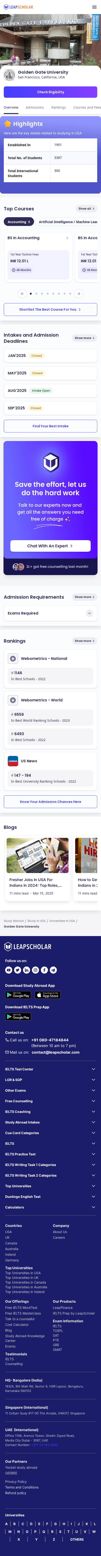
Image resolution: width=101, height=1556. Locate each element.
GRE (56, 1345)
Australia (11, 1249)
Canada (11, 1243)
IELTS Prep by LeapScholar (74, 1313)
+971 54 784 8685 (44, 1445)
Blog (8, 1330)
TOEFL (58, 1331)
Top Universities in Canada (25, 1282)
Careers (59, 1237)
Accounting (19, 222)
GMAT (57, 1350)
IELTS (9, 1359)
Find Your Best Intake (51, 426)
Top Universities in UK (22, 1278)
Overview (11, 107)
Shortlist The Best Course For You (47, 309)
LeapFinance (63, 1308)
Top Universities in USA (23, 1273)
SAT (56, 1335)
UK (7, 1237)
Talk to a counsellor (20, 1319)
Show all (84, 209)
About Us (60, 1232)
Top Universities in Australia (26, 1287)
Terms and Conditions (22, 1487)
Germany (12, 1260)
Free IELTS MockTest (21, 1308)
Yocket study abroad (21, 1467)
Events (10, 1346)
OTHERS (77, 1539)
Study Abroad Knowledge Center (25, 1338)
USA (8, 1232)
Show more (83, 338)
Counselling (14, 1364)
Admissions (35, 107)
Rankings (58, 107)
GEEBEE (11, 1473)
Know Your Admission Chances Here (50, 801)
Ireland (10, 1254)
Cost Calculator (17, 1325)
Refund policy (15, 1493)
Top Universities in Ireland (25, 1292)
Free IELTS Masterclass (23, 1313)
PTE (56, 1340)
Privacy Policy (16, 1482)
